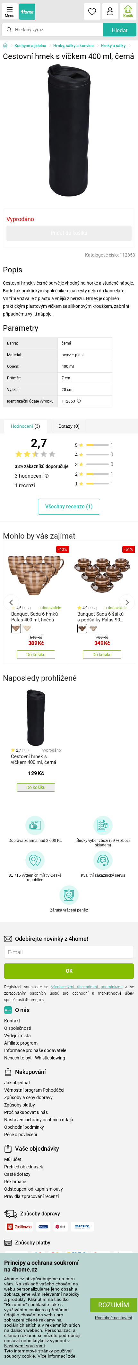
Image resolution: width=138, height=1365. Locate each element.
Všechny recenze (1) (69, 506)
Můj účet (12, 1159)
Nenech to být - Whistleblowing (34, 1058)
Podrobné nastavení (113, 1317)
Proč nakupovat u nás (26, 1112)
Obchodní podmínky (24, 1127)
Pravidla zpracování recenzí (31, 1196)
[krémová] (27, 628)
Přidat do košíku (69, 233)
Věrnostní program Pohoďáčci (34, 1090)
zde (71, 1356)
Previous (11, 602)
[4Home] (7, 46)
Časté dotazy (17, 1174)
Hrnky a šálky (113, 45)
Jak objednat (17, 1082)
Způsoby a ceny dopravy (28, 1097)
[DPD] (61, 1227)
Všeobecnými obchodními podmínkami (86, 987)
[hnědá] (16, 628)
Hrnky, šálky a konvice (73, 45)
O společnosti (17, 1028)
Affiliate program (21, 1043)
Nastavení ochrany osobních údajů (38, 1119)
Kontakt (12, 1021)
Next (127, 602)
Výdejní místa (17, 1035)
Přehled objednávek (23, 1167)
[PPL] (82, 1227)
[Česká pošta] (43, 1227)
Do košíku (36, 654)
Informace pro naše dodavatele (35, 1050)
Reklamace (15, 1181)
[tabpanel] (69, 130)
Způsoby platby (19, 1105)
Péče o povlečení (20, 1134)
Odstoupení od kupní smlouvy (33, 1189)
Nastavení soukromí (24, 1345)
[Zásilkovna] (19, 1227)
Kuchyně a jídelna (30, 45)
